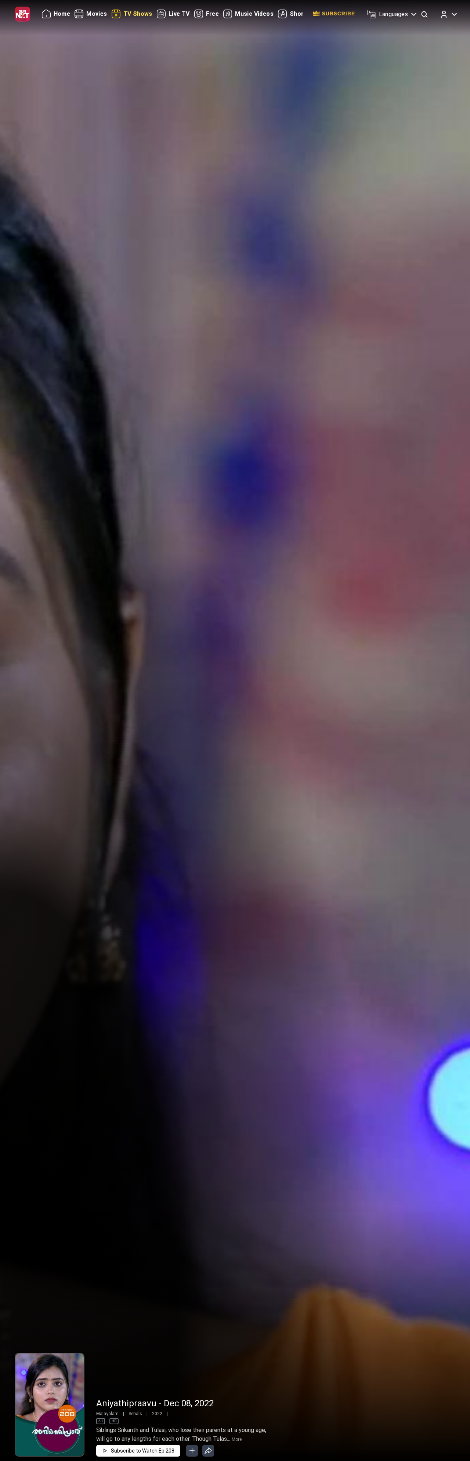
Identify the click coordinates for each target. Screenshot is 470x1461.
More (237, 1439)
